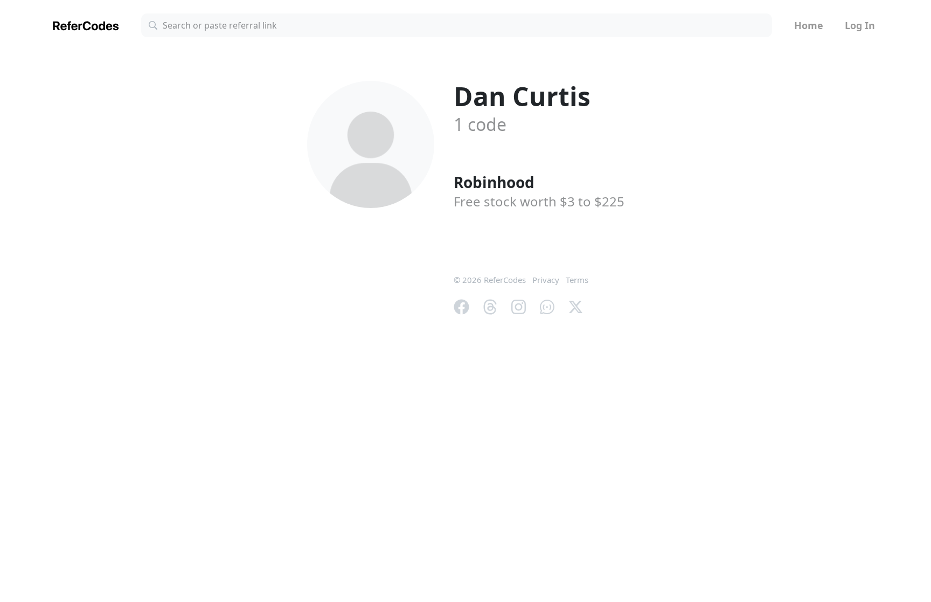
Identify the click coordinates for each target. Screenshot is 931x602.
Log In (860, 25)
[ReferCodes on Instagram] (518, 305)
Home (808, 25)
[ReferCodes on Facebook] (461, 305)
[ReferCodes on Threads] (490, 305)
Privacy (545, 279)
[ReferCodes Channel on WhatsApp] (547, 305)
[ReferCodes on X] (575, 305)
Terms (577, 279)
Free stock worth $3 (539, 201)
